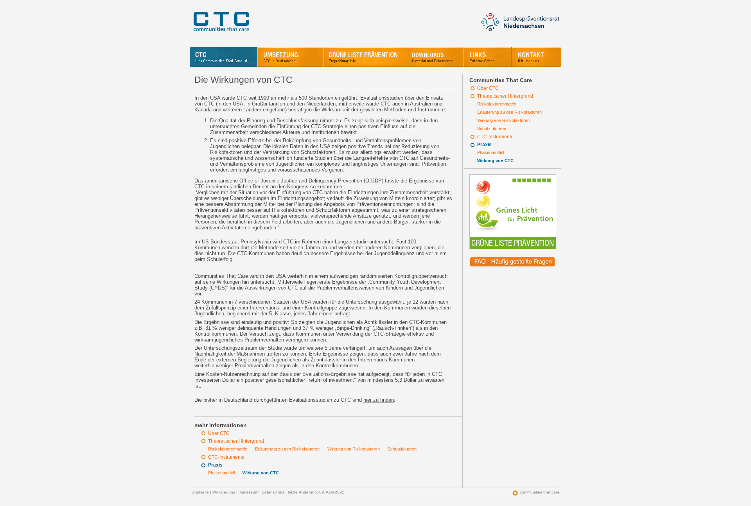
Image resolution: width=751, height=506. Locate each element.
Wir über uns (223, 492)
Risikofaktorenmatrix (496, 104)
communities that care (539, 492)
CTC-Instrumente (495, 136)
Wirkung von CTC (495, 160)
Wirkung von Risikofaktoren (503, 120)
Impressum (248, 492)
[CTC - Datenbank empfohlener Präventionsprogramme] (364, 57)
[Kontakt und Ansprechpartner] (536, 57)
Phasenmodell (490, 152)
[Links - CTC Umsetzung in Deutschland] (488, 57)
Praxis (484, 144)
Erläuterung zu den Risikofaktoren (509, 112)
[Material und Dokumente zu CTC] (435, 57)
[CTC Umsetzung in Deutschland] (290, 57)
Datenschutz (273, 492)
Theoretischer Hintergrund (505, 96)
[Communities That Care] (223, 57)
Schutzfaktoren (491, 128)
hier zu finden (378, 400)
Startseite (200, 492)
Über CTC (488, 88)
